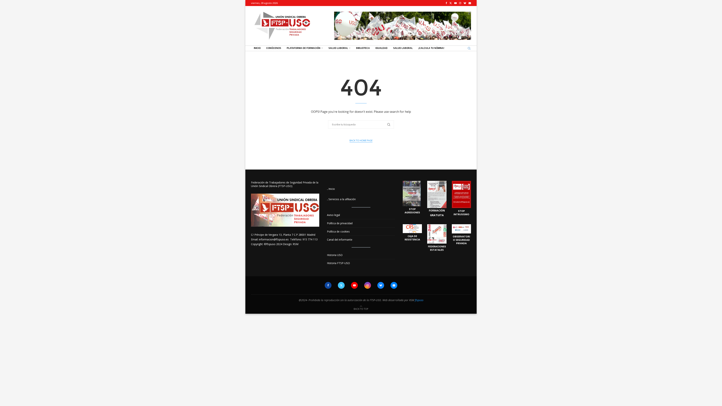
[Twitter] (450, 3)
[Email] (470, 3)
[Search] (469, 48)
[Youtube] (455, 3)
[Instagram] (460, 3)
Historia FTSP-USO (338, 263)
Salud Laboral (338, 48)
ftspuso (419, 300)
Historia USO (335, 255)
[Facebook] (446, 3)
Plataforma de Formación (303, 48)
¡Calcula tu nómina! (431, 48)
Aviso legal (333, 215)
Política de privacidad (340, 223)
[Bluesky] (465, 3)
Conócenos (273, 48)
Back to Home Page (361, 140)
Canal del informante (339, 239)
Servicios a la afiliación (342, 199)
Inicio (257, 48)
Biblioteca (363, 48)
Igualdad (381, 48)
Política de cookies (338, 231)
